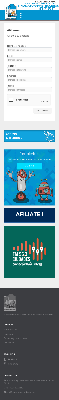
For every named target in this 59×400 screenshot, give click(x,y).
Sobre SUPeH (10, 329)
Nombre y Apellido (16, 46)
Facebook (12, 359)
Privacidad (9, 342)
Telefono (11, 66)
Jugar (29, 166)
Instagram (12, 364)
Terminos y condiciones (15, 338)
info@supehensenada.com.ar (20, 392)
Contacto (8, 334)
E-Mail (10, 56)
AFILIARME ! (43, 110)
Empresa (11, 76)
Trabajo (10, 85)
